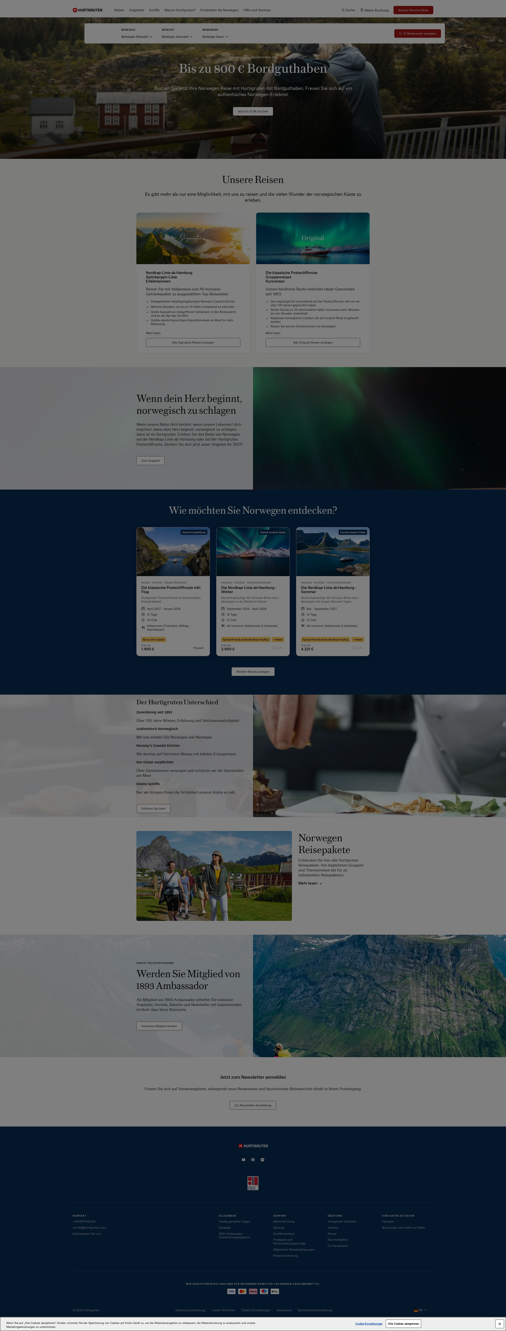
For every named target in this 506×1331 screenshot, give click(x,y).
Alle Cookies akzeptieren (403, 1323)
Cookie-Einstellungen (368, 1323)
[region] (253, 1324)
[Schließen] (499, 1324)
